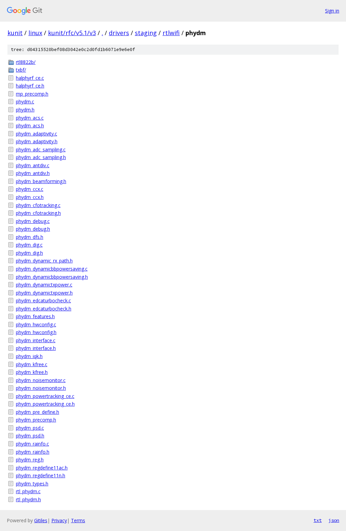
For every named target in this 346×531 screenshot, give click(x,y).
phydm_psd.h (30, 435)
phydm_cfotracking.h (38, 213)
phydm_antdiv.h (33, 173)
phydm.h (25, 109)
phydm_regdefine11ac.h (42, 467)
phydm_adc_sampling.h (41, 157)
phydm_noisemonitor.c (41, 380)
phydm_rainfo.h (32, 452)
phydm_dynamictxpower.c (44, 284)
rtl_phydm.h (28, 499)
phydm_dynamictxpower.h (44, 292)
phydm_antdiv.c (32, 165)
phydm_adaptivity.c (36, 133)
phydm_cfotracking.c (38, 205)
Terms (78, 520)
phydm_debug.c (33, 221)
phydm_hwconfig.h (36, 332)
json (333, 520)
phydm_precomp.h (36, 419)
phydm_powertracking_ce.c (45, 396)
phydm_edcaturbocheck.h (43, 308)
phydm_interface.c (35, 340)
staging (146, 33)
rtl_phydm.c (28, 491)
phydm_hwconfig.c (36, 324)
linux (35, 33)
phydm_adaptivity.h (36, 141)
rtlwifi (171, 33)
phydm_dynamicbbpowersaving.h (52, 277)
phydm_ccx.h (30, 197)
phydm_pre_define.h (37, 412)
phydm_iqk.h (29, 356)
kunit (15, 33)
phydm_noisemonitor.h (41, 388)
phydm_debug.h (33, 229)
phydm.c (25, 101)
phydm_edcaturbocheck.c (43, 300)
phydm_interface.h (36, 348)
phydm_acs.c (30, 118)
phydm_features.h (35, 316)
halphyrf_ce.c (30, 78)
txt (318, 520)
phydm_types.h (32, 483)
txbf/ (21, 70)
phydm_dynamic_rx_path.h (44, 260)
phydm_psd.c (30, 428)
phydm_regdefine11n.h (40, 475)
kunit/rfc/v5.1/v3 (72, 33)
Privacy (59, 520)
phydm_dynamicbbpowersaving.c (52, 269)
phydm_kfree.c (31, 364)
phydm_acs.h (30, 125)
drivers (119, 33)
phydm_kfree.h (32, 372)
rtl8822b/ (25, 62)
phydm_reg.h (30, 459)
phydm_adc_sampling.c (41, 149)
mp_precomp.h (32, 94)
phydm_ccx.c (29, 189)
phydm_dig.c (29, 245)
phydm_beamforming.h (41, 181)
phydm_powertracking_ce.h (45, 404)
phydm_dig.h (29, 253)
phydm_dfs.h (29, 237)
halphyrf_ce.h (30, 85)
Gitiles (40, 520)
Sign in (332, 10)
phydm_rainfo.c (32, 443)
